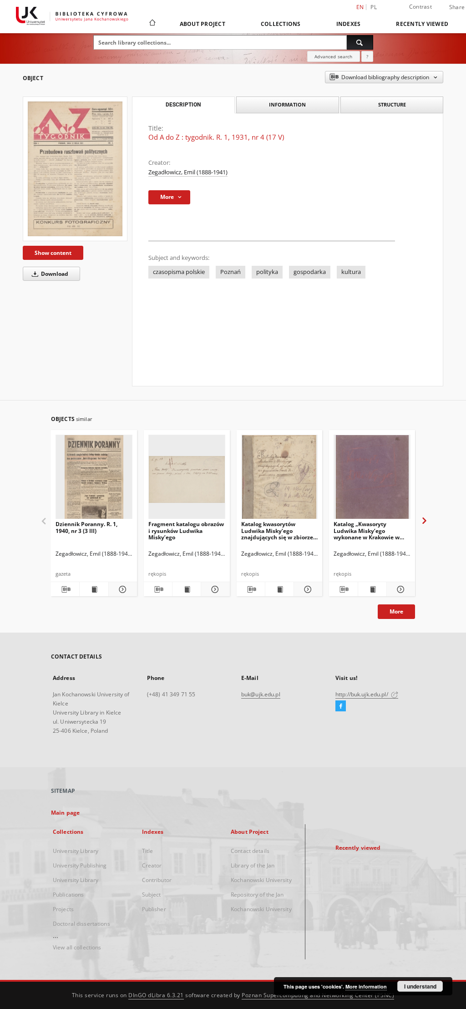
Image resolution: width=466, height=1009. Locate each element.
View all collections (77, 947)
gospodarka (310, 272)
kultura (351, 272)
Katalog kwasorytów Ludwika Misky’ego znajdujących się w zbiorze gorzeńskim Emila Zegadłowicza (277, 530)
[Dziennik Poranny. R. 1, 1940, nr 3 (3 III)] (94, 479)
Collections (281, 24)
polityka (267, 272)
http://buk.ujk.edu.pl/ (362, 694)
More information (366, 986)
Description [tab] (183, 104)
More (396, 611)
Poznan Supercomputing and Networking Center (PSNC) (318, 995)
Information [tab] (287, 104)
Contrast (420, 6)
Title (147, 851)
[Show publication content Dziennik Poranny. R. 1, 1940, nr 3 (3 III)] (94, 589)
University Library (75, 851)
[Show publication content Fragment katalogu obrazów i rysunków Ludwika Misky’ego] (186, 589)
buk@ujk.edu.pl (260, 694)
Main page (65, 812)
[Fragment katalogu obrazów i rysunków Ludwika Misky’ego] (187, 479)
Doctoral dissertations (81, 924)
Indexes (348, 24)
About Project (202, 24)
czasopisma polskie (179, 272)
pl (373, 7)
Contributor (157, 880)
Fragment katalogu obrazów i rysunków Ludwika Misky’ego (186, 530)
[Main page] (152, 24)
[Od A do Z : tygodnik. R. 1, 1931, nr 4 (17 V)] (75, 168)
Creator (152, 865)
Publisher (154, 909)
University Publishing (80, 865)
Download (54, 274)
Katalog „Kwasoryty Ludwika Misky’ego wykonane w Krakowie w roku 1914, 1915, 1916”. (367, 530)
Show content (53, 253)
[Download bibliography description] (65, 589)
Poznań (230, 272)
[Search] (360, 42)
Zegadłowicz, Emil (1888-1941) (188, 172)
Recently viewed (422, 24)
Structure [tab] (392, 104)
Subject (151, 894)
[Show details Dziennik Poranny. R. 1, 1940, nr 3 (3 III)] (121, 589)
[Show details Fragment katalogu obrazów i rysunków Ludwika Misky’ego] (214, 589)
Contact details (250, 851)
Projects (63, 909)
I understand (420, 986)
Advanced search (333, 56)
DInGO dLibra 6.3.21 (156, 995)
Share (457, 7)
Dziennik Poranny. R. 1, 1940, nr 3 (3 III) (86, 527)
